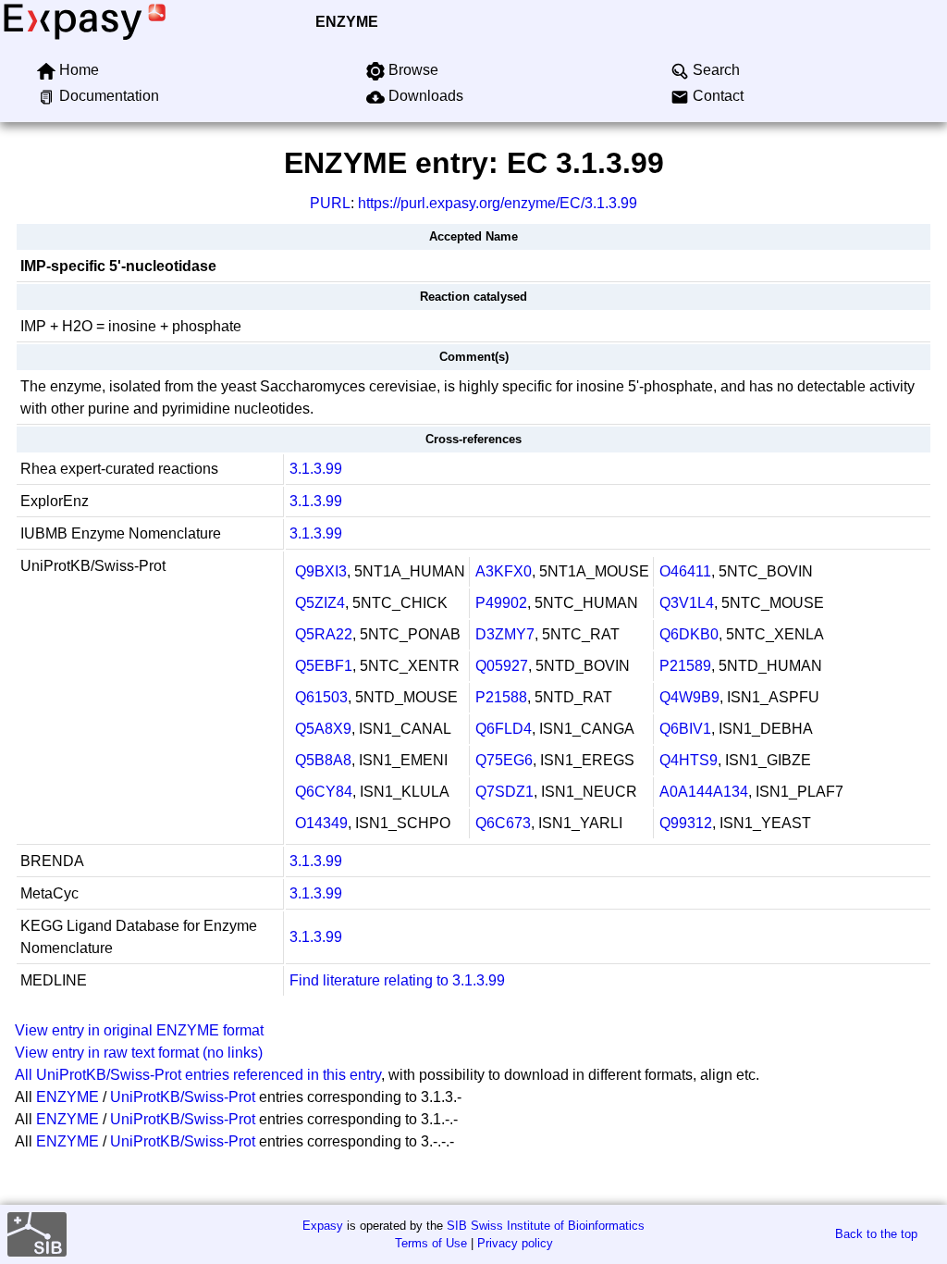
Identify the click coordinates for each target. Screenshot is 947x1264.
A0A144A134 (703, 791)
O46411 (685, 571)
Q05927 (501, 666)
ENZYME (346, 22)
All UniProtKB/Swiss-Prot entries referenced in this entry (198, 1075)
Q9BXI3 (321, 571)
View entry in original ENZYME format (139, 1030)
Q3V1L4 (686, 603)
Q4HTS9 (688, 760)
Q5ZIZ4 (320, 603)
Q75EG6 (504, 760)
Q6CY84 (323, 791)
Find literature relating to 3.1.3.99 (397, 980)
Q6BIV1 (685, 729)
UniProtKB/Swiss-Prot (182, 1097)
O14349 (321, 823)
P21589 (685, 666)
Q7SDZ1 (504, 791)
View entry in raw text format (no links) (139, 1052)
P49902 (501, 603)
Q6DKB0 (689, 634)
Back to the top (876, 1234)
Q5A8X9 (323, 729)
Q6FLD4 (503, 729)
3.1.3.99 (315, 469)
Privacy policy (515, 1243)
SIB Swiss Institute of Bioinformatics (546, 1226)
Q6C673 (503, 823)
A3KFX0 (503, 571)
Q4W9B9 (689, 697)
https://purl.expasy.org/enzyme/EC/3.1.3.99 (497, 203)
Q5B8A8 (323, 760)
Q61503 (321, 697)
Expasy (322, 1226)
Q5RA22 (323, 634)
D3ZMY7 (505, 634)
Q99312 (685, 823)
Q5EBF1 (323, 666)
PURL (330, 203)
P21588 (501, 697)
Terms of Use (431, 1243)
